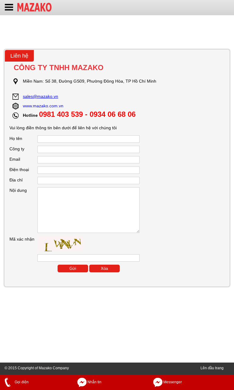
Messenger (172, 382)
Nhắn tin (94, 382)
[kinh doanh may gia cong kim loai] (34, 6)
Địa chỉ (16, 179)
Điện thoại (19, 169)
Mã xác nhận (21, 239)
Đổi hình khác (88, 245)
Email (14, 159)
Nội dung (18, 190)
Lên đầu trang (212, 368)
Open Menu (9, 8)
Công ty (16, 148)
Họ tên (15, 138)
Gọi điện (21, 382)
